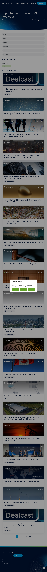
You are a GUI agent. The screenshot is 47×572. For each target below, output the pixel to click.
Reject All (23, 289)
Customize (16, 289)
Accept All (31, 289)
